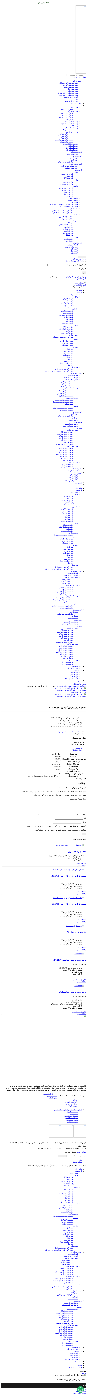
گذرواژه (82, 269)
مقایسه (79, 1365)
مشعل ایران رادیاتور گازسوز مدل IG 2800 (71, 696)
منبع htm (70, 223)
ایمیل (83, 822)
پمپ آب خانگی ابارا (66, 113)
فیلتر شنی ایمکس (71, 168)
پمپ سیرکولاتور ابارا (70, 144)
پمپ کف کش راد (72, 148)
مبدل (76, 99)
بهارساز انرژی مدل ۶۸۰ (76, 932)
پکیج (76, 172)
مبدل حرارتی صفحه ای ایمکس (62, 210)
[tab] (41, 748)
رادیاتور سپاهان (72, 200)
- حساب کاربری (72, 1112)
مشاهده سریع (81, 865)
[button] (79, 980)
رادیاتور (75, 186)
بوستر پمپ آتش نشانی (70, 426)
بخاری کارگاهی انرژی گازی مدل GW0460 (68, 904)
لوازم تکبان (74, 249)
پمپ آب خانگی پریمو (66, 117)
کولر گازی (74, 160)
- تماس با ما (73, 1106)
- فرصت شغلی (72, 1122)
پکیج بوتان (70, 176)
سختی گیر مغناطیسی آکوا (69, 206)
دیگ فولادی (69, 331)
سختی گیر (74, 202)
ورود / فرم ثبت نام (75, 1367)
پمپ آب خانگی (72, 111)
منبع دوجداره (68, 227)
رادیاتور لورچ (69, 196)
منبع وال (70, 365)
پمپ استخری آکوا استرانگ (68, 83)
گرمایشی (78, 170)
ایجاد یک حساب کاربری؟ (74, 261)
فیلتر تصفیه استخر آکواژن (69, 166)
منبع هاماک (69, 235)
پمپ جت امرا (73, 89)
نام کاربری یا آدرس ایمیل (76, 265)
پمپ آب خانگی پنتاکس (65, 436)
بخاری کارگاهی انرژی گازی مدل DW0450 (68, 876)
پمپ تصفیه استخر (71, 127)
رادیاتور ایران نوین (67, 190)
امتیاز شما (82, 799)
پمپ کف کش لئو (72, 150)
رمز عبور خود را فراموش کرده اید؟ (73, 277)
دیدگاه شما (81, 814)
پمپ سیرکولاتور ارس (65, 133)
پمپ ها (79, 105)
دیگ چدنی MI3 (68, 182)
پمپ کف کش (73, 146)
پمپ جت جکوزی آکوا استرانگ (67, 93)
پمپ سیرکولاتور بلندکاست (64, 136)
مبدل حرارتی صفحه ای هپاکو (63, 212)
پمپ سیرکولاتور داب (66, 138)
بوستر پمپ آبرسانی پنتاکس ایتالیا (72, 992)
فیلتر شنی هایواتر (67, 385)
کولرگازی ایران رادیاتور (65, 162)
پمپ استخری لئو (67, 129)
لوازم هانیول (73, 253)
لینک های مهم (48, 1094)
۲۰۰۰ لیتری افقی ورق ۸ (76, 851)
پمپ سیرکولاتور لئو (66, 142)
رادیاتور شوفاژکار (67, 194)
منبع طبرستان (68, 229)
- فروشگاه (53, 1098)
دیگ (76, 180)
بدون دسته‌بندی (76, 103)
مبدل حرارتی (73, 208)
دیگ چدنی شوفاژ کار (66, 184)
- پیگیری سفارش (72, 1120)
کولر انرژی (74, 158)
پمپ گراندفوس (68, 460)
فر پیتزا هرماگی (72, 154)
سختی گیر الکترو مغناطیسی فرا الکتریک (63, 204)
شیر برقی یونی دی (71, 247)
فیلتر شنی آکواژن (67, 383)
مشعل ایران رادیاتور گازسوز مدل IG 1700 (71, 690)
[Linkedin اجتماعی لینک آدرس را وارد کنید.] (54, 1093)
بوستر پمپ (74, 107)
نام (84, 818)
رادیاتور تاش (73, 198)
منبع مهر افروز (68, 233)
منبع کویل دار (68, 231)
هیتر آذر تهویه (68, 239)
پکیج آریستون (68, 305)
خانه (84, 686)
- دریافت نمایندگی (71, 1118)
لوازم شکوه (73, 251)
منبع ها (75, 220)
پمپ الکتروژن (73, 125)
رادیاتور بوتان (68, 192)
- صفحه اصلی (52, 1096)
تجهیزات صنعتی (76, 152)
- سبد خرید (74, 1114)
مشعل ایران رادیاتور (66, 216)
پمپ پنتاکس (69, 119)
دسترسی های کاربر (68, 1110)
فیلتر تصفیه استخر (75, 164)
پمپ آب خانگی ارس (66, 115)
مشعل (75, 214)
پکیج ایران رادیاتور (67, 174)
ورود (84, 272)
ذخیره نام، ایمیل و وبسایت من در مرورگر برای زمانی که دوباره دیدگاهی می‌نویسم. (55, 826)
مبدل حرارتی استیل (71, 101)
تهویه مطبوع (77, 156)
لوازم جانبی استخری (70, 97)
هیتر (76, 237)
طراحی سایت (81, 1152)
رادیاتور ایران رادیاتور (66, 188)
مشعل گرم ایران (67, 218)
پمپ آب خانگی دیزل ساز (64, 434)
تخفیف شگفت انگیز (79, 684)
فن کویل (75, 418)
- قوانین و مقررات (71, 1102)
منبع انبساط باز (68, 355)
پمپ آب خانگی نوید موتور (69, 123)
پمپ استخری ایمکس (70, 87)
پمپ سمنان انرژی (67, 458)
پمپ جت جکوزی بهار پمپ (68, 95)
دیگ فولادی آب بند (67, 333)
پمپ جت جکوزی (72, 91)
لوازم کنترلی (77, 243)
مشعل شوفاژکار (67, 345)
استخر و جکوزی (76, 81)
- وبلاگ (75, 1100)
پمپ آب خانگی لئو (71, 121)
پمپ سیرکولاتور (72, 131)
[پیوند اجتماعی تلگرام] (53, 1093)
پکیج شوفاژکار (68, 178)
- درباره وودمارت (72, 1104)
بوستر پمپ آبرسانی (66, 109)
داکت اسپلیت (73, 420)
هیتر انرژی (69, 241)
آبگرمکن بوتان (68, 307)
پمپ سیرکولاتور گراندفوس (64, 140)
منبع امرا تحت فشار (66, 225)
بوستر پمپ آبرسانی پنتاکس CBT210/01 (69, 960)
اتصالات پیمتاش (72, 245)
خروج (84, 1373)
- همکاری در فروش (71, 1116)
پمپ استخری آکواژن (70, 85)
